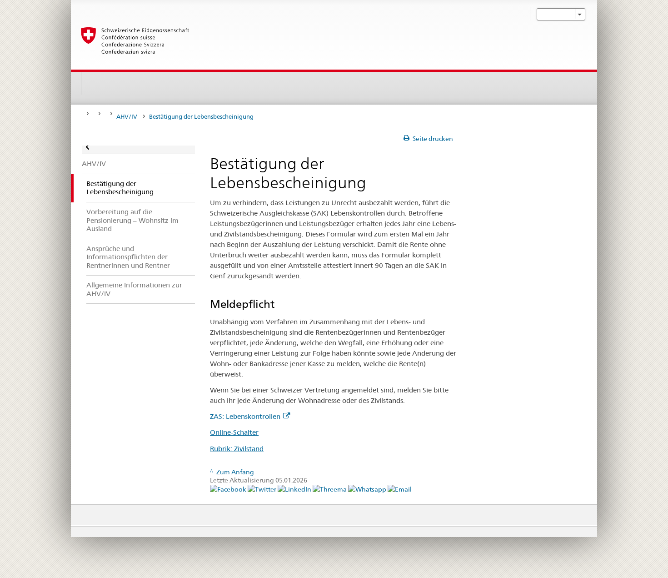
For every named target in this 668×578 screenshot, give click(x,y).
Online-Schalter (234, 432)
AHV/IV (126, 116)
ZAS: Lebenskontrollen (245, 416)
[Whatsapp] (368, 489)
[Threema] (330, 489)
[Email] (400, 489)
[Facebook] (229, 489)
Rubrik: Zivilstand (237, 448)
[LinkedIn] (295, 489)
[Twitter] (263, 489)
